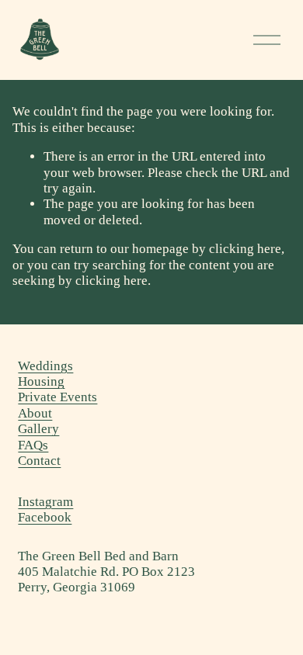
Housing (41, 381)
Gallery (38, 428)
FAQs (33, 445)
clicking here (245, 248)
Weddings (45, 366)
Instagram (45, 501)
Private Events (57, 397)
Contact (39, 460)
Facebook (44, 517)
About (35, 413)
